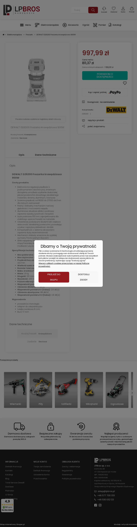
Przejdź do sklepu (53, 277)
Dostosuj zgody (84, 277)
